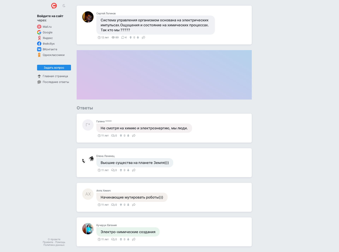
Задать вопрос (54, 67)
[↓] (137, 37)
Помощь (60, 242)
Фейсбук (49, 43)
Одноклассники (54, 55)
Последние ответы (56, 82)
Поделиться (144, 37)
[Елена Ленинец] (89, 159)
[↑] (131, 37)
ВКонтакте (50, 49)
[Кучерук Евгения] (89, 228)
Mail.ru (47, 26)
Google (47, 32)
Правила (48, 242)
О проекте (54, 239)
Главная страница (55, 76)
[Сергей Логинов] (89, 17)
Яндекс (48, 38)
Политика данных (54, 244)
